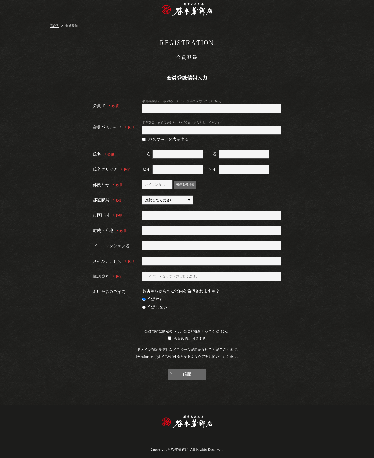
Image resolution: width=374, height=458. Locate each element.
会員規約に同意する (190, 338)
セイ (146, 169)
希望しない (157, 307)
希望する (155, 299)
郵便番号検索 (185, 184)
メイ (212, 169)
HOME (54, 25)
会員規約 (151, 331)
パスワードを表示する (168, 139)
